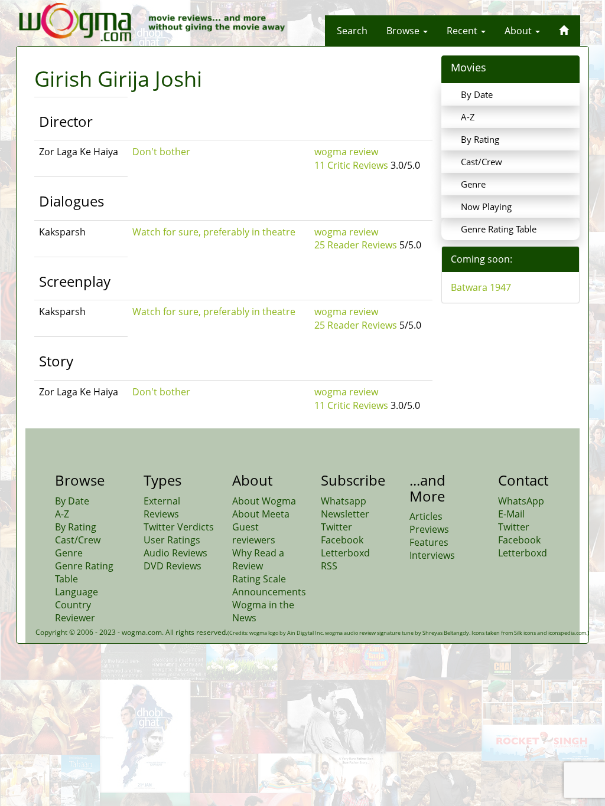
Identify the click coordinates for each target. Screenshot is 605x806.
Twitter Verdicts (179, 526)
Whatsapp (343, 500)
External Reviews (162, 507)
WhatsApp (521, 500)
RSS (329, 565)
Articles (426, 516)
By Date (477, 94)
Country (73, 604)
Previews (429, 529)
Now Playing (486, 206)
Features (428, 542)
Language (76, 591)
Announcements (269, 591)
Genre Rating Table (498, 229)
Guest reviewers (253, 533)
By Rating (480, 139)
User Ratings (172, 539)
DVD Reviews (172, 565)
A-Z (468, 117)
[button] (352, 30)
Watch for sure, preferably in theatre (213, 231)
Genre (473, 184)
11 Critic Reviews (351, 165)
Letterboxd (345, 552)
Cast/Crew (481, 162)
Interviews (432, 555)
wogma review (346, 151)
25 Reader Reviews (355, 244)
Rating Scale (259, 578)
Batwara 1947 (481, 287)
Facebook (342, 539)
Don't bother (161, 151)
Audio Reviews (175, 552)
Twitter (336, 526)
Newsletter (345, 513)
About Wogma (264, 500)
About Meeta (261, 513)
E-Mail (511, 513)
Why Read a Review (258, 559)
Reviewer (75, 617)
